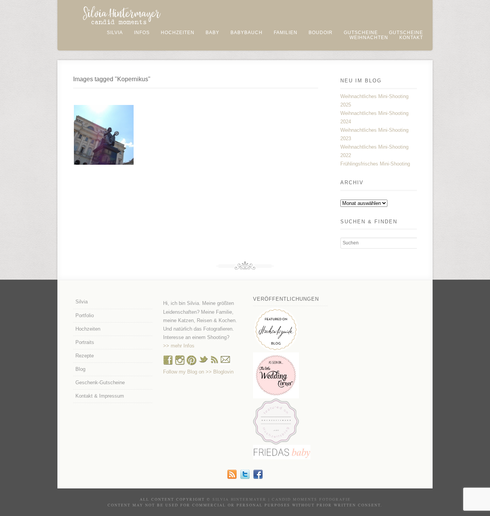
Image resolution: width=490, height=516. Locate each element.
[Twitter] (245, 477)
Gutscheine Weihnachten (386, 35)
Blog (80, 369)
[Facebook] (168, 363)
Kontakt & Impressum (99, 396)
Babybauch (246, 32)
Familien (285, 32)
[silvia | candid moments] (232, 477)
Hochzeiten (177, 32)
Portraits (84, 342)
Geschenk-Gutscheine (100, 382)
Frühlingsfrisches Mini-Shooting (375, 164)
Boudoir (321, 32)
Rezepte (84, 356)
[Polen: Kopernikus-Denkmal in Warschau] (104, 135)
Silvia (115, 32)
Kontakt (411, 37)
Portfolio (84, 315)
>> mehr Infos (178, 346)
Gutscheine (361, 32)
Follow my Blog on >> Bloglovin (198, 372)
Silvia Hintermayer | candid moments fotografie (281, 499)
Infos (142, 32)
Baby (212, 32)
